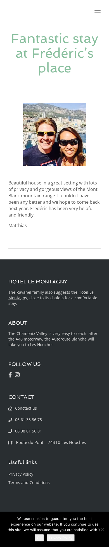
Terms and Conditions (29, 482)
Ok (39, 538)
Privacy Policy (20, 474)
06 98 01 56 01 (28, 431)
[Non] (102, 529)
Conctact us (26, 408)
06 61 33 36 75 (28, 419)
